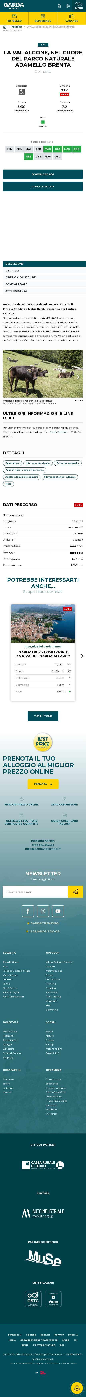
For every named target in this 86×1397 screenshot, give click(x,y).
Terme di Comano (12, 1053)
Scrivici (45, 1335)
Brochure (51, 1109)
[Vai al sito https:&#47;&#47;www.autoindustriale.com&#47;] (43, 1214)
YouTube (58, 911)
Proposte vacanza (55, 1088)
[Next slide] (82, 656)
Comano (7, 979)
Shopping (8, 1057)
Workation (52, 1113)
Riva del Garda (11, 962)
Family (49, 1044)
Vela (48, 1005)
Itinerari (50, 966)
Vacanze (71, 20)
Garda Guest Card (55, 1092)
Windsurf (51, 1001)
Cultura (50, 1040)
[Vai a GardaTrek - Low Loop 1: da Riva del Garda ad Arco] (43, 652)
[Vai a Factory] (43, 1375)
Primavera (9, 1079)
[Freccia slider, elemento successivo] (73, 377)
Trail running (53, 996)
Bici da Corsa (53, 979)
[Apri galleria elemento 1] (43, 374)
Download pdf (43, 174)
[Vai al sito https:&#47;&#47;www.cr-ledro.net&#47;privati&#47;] (43, 1165)
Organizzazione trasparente (39, 1340)
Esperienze (43, 20)
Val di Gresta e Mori (13, 996)
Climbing (51, 988)
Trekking (51, 983)
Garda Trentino (58, 432)
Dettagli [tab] (12, 270)
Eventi (49, 1031)
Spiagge (7, 1044)
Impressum (14, 1335)
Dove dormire (53, 1079)
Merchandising (54, 1048)
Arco (5, 966)
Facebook (28, 911)
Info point (51, 1105)
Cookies (31, 1335)
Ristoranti (8, 1036)
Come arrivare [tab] (16, 284)
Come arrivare (53, 1096)
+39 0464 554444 (43, 845)
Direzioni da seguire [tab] (20, 277)
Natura (50, 1036)
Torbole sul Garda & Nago (16, 970)
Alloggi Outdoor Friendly (59, 962)
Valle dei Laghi (11, 992)
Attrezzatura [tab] (16, 291)
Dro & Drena (10, 988)
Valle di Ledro (10, 975)
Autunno (8, 1088)
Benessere (8, 1048)
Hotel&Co (14, 20)
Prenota (41, 784)
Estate (6, 1083)
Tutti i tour (43, 716)
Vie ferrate (51, 992)
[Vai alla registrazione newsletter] (75, 892)
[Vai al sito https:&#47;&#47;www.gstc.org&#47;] (43, 1299)
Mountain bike (54, 970)
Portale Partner (44, 1345)
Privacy (59, 1335)
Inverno (7, 1092)
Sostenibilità (52, 1053)
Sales (65, 1340)
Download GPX (43, 186)
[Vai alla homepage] (14, 6)
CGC (62, 1345)
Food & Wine (10, 1031)
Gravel (49, 975)
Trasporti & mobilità (56, 1101)
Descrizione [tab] (14, 263)
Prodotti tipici (10, 1040)
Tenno (6, 983)
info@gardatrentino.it (43, 849)
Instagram (43, 911)
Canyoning (52, 1009)
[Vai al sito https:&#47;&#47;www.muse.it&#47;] (43, 1258)
